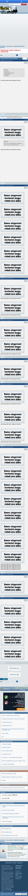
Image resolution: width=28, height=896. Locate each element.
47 (7, 56)
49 (12, 56)
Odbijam (24, 894)
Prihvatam (18, 894)
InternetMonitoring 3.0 (6, 754)
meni (7, 1)
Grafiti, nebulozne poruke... (7, 750)
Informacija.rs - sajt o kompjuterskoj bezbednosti (12, 757)
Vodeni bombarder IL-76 (7, 725)
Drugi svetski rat (10, 46)
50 (14, 56)
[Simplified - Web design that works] (20, 878)
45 (3, 56)
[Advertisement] (14, 30)
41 (19, 55)
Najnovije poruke (8, 862)
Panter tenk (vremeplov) (7, 821)
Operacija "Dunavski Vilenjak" (8, 810)
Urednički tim (19, 862)
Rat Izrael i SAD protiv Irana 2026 (9, 773)
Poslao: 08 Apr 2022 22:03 (8, 185)
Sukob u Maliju (5, 733)
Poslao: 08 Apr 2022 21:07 (8, 119)
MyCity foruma (8, 888)
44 (25, 681)
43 (23, 55)
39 (14, 55)
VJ (1, 60)
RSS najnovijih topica (6, 828)
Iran (3, 736)
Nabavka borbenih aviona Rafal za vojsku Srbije (12, 777)
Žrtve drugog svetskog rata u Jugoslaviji (10, 813)
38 (12, 55)
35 (5, 55)
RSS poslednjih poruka (7, 832)
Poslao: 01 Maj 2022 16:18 (8, 320)
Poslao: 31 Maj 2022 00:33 (8, 574)
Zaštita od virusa (18, 868)
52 (18, 56)
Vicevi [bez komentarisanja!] (8, 764)
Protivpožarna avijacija (7, 722)
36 (8, 55)
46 (5, 56)
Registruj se (3, 116)
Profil (3, 114)
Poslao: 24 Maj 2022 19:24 (8, 447)
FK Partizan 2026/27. (6, 747)
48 (9, 56)
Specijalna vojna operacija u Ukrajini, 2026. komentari (13, 718)
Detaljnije (21, 847)
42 (21, 55)
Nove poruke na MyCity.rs (6, 741)
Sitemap (14, 862)
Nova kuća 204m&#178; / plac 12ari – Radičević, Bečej (13, 760)
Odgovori (5, 679)
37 (10, 55)
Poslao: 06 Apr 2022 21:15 (8, 60)
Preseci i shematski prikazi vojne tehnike (10, 715)
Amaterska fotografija (6, 744)
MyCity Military (3, 46)
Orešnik (3, 780)
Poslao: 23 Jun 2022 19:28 (8, 598)
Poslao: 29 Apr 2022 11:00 (8, 278)
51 (16, 56)
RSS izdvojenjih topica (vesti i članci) (10, 835)
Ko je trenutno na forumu (7, 843)
